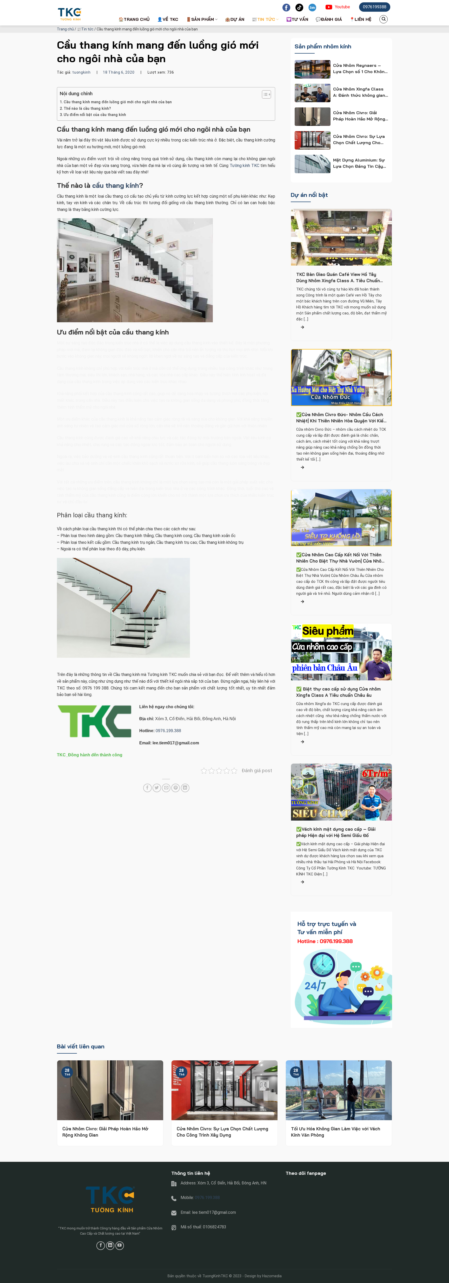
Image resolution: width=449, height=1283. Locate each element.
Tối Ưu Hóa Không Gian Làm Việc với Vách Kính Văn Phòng (335, 1132)
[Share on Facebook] (147, 788)
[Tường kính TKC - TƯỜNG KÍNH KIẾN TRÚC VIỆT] (83, 12)
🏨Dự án (234, 19)
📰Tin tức (263, 19)
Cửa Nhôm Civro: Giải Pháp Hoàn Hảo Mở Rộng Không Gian (105, 1132)
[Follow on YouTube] (119, 1245)
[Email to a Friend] (166, 788)
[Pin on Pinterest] (175, 788)
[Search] (383, 19)
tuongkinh (81, 72)
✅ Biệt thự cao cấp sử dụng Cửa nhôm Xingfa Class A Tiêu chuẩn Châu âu (338, 692)
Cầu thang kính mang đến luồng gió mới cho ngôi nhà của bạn (118, 102)
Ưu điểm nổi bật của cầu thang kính (95, 115)
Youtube (342, 6)
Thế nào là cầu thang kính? (87, 108)
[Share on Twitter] (157, 788)
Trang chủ (65, 29)
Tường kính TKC (244, 165)
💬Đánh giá (329, 19)
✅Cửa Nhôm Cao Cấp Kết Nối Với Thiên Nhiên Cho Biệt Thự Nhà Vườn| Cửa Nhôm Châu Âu (340, 558)
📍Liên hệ (360, 19)
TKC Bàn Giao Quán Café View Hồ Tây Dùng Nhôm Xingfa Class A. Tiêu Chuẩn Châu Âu (338, 278)
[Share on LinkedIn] (185, 788)
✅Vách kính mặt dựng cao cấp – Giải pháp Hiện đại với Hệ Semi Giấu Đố (335, 832)
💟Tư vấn (297, 19)
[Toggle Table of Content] (264, 94)
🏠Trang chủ (134, 19)
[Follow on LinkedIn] (110, 1245)
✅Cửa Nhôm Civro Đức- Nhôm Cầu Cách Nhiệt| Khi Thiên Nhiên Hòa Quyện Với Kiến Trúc (341, 418)
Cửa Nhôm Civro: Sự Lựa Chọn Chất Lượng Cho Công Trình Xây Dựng (222, 1132)
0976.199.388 (168, 730)
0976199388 (374, 6)
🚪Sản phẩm (200, 19)
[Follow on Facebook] (100, 1245)
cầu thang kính (115, 185)
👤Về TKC (167, 19)
